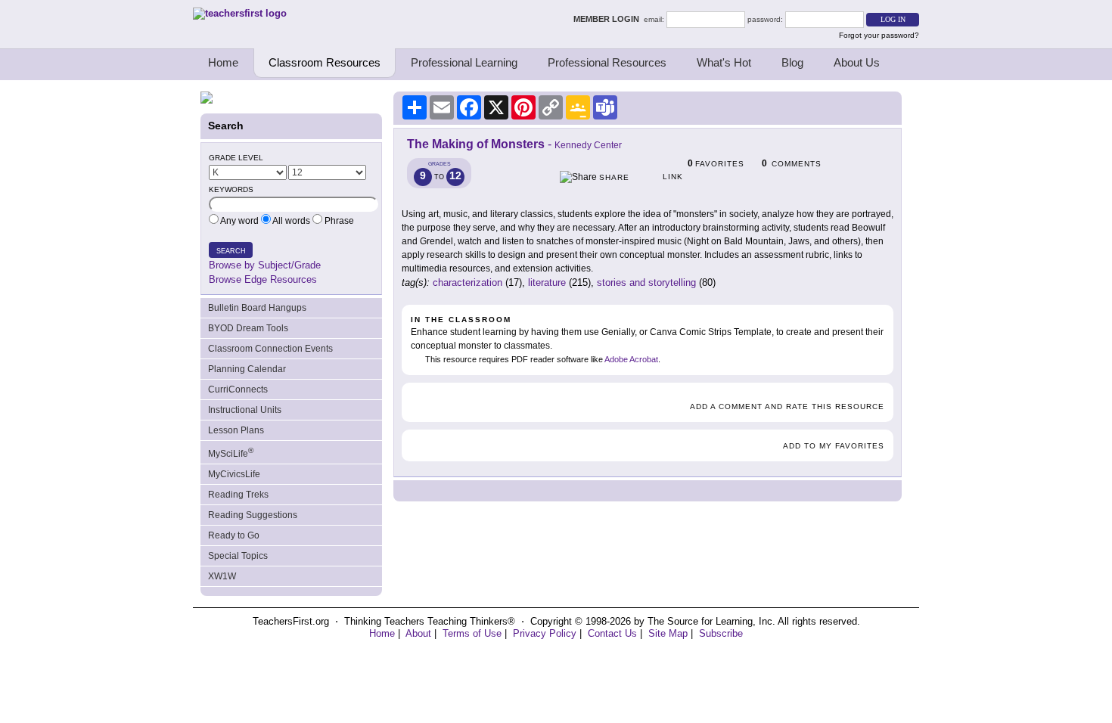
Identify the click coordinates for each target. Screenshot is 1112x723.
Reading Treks (238, 494)
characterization (467, 282)
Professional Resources (607, 62)
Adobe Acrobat (631, 359)
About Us (857, 62)
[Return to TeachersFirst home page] (240, 13)
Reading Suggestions (252, 515)
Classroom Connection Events (270, 348)
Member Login (608, 18)
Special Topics (238, 556)
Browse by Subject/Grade (265, 265)
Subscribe (721, 633)
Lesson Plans (236, 430)
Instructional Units (244, 410)
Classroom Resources (325, 62)
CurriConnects (238, 389)
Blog (792, 62)
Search (231, 251)
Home (223, 62)
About (418, 633)
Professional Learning (464, 62)
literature (547, 282)
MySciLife (230, 452)
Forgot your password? (879, 35)
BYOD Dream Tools (248, 328)
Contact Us (612, 633)
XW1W (222, 576)
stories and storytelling (646, 282)
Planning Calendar (247, 369)
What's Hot (724, 62)
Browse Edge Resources (263, 279)
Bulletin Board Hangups (257, 308)
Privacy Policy (544, 633)
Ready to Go (233, 535)
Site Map (668, 633)
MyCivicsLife (234, 474)
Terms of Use (472, 633)
